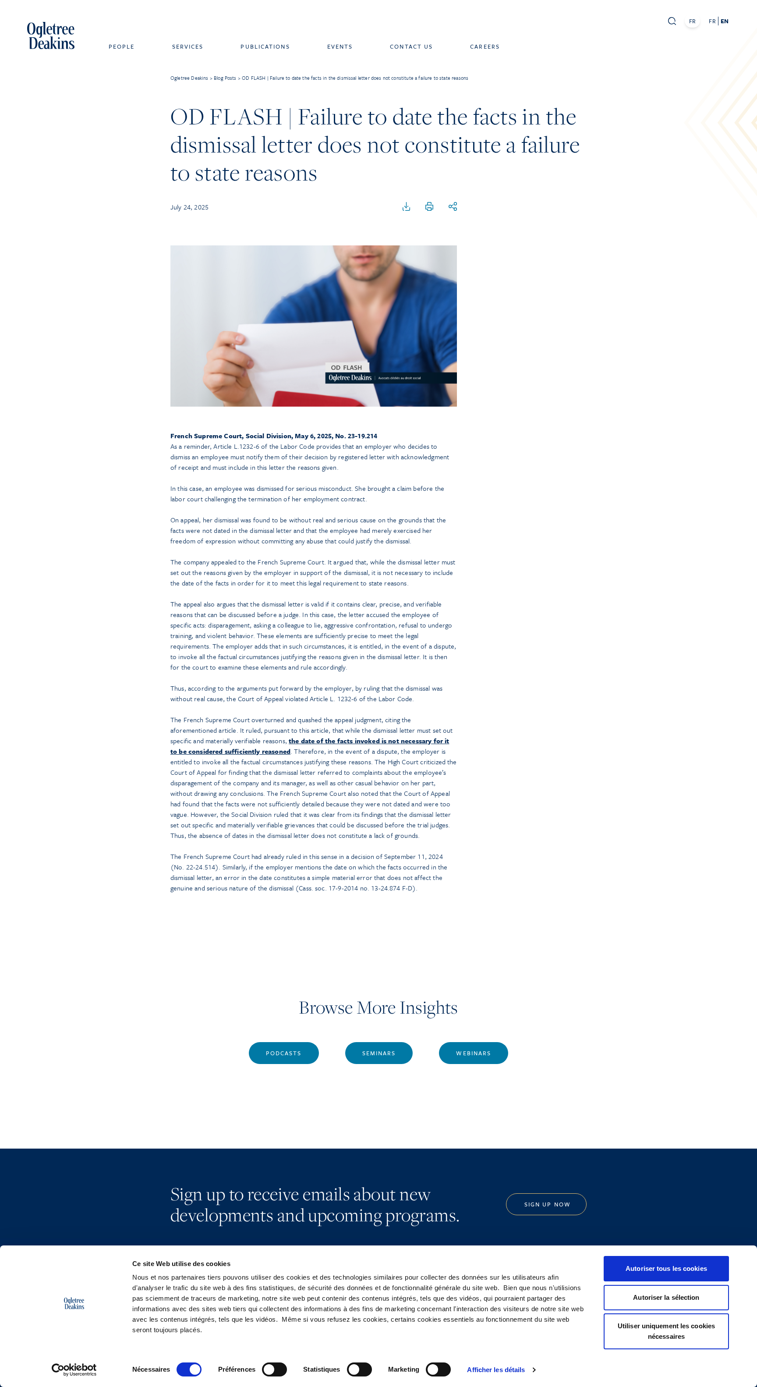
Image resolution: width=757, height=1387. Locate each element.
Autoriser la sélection (666, 1297)
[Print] (429, 207)
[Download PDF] (406, 207)
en (725, 21)
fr (712, 21)
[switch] (274, 1369)
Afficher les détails (496, 1369)
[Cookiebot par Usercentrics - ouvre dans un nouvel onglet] (74, 1369)
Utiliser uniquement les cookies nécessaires (666, 1331)
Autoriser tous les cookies (666, 1268)
